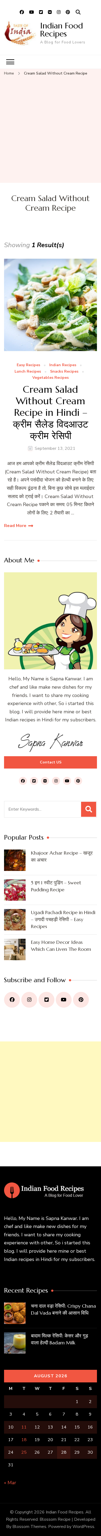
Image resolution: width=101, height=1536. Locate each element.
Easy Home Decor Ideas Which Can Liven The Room (61, 945)
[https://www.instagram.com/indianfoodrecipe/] (29, 1000)
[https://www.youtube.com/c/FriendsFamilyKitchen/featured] (64, 1000)
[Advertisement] (50, 130)
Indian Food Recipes (61, 30)
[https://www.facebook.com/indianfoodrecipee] (12, 1000)
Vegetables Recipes (50, 378)
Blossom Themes (29, 1527)
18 (24, 1440)
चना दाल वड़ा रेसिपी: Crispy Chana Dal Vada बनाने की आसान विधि (63, 1309)
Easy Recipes (28, 365)
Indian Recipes (62, 365)
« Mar (10, 1482)
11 (24, 1427)
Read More (15, 526)
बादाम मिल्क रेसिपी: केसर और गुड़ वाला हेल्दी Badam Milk (59, 1339)
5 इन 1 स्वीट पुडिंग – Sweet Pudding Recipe (56, 886)
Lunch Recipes (28, 372)
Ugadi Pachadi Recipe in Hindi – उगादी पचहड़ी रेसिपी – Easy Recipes (63, 919)
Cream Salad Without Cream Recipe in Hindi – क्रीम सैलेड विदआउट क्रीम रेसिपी (50, 412)
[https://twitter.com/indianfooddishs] (46, 1000)
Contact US (50, 762)
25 (24, 1452)
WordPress (83, 1527)
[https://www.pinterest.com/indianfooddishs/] (81, 1000)
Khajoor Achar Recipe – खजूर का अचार (62, 856)
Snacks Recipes (64, 372)
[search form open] (78, 12)
